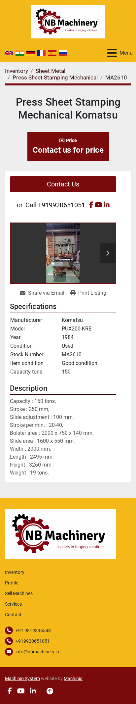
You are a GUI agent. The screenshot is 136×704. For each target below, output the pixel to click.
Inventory (14, 572)
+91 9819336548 (33, 630)
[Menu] (112, 53)
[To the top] (50, 691)
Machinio (73, 678)
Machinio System (22, 678)
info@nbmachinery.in (37, 651)
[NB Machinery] (60, 533)
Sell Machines (19, 593)
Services (13, 604)
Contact (13, 614)
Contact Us (63, 184)
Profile (11, 582)
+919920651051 (61, 205)
